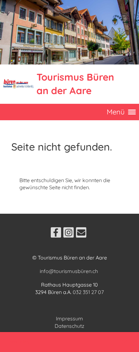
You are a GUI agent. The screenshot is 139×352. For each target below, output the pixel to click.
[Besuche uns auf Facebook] (56, 233)
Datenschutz (69, 326)
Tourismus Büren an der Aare (75, 84)
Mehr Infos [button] (18, 341)
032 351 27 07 (88, 292)
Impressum (69, 318)
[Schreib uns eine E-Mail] (81, 233)
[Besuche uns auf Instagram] (68, 233)
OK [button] (124, 342)
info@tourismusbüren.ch (69, 271)
